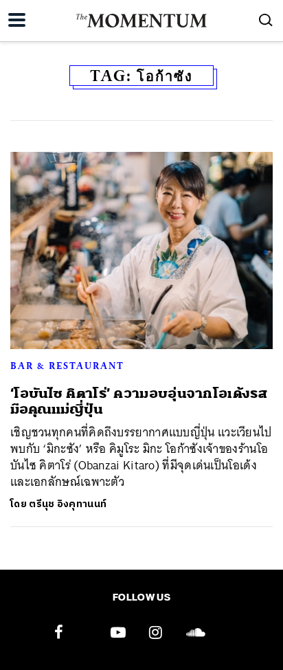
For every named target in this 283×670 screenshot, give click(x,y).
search (266, 20)
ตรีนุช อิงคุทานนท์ (67, 504)
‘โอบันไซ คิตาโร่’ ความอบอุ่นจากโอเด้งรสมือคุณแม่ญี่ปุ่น (138, 401)
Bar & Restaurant (67, 365)
